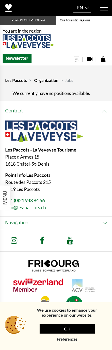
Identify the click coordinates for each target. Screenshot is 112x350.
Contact (14, 111)
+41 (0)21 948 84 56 (25, 200)
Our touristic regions (75, 20)
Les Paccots (16, 80)
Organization (46, 80)
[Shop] (103, 58)
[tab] (56, 111)
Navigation (16, 223)
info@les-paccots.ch (25, 207)
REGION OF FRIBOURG (28, 20)
